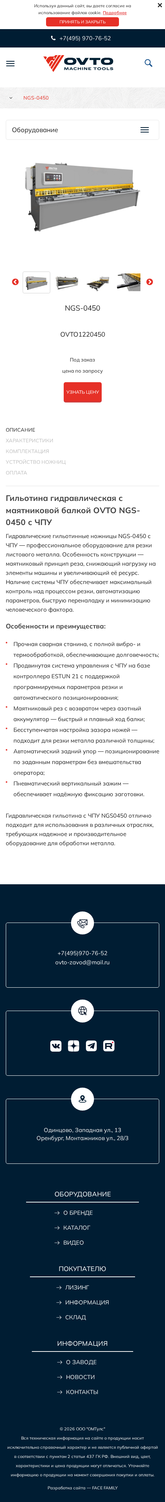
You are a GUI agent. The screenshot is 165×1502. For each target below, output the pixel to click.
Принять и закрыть (82, 22)
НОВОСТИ (80, 1377)
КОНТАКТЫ (82, 1392)
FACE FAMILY (105, 1488)
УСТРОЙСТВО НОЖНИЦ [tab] (36, 462)
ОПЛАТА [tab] (16, 473)
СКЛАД (75, 1317)
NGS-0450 (82, 308)
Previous (15, 282)
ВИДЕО (73, 1242)
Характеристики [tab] (29, 440)
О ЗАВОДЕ (81, 1362)
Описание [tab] (20, 430)
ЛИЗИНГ (77, 1287)
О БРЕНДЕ (78, 1212)
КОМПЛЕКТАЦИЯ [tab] (27, 451)
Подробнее (115, 12)
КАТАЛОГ (76, 1227)
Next (149, 282)
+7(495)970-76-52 (82, 953)
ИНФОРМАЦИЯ (87, 1302)
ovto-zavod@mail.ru (82, 962)
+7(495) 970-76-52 (84, 38)
